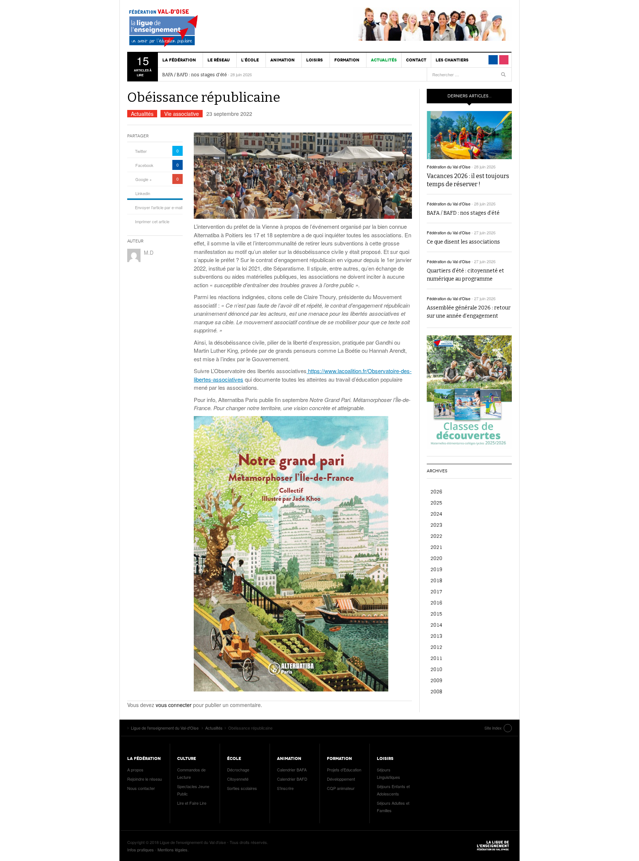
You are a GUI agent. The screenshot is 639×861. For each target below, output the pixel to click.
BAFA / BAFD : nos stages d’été (194, 74)
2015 (436, 613)
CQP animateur (341, 788)
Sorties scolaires (242, 788)
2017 (436, 591)
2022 (436, 535)
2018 (436, 580)
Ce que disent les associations (463, 242)
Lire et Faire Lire (191, 803)
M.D (148, 252)
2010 (436, 669)
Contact (416, 60)
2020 (436, 558)
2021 (436, 547)
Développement (341, 779)
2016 (436, 602)
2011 (436, 658)
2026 (436, 491)
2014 (436, 624)
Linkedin (142, 193)
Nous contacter (141, 788)
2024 (436, 513)
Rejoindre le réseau (144, 779)
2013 (436, 635)
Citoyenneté (237, 779)
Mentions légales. (173, 849)
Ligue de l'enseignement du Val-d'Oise (493, 845)
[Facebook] (493, 59)
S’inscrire (285, 788)
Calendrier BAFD (292, 779)
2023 (436, 524)
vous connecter (174, 704)
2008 (436, 691)
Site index (493, 728)
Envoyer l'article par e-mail (158, 207)
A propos (135, 770)
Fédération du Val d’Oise (448, 167)
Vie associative (181, 113)
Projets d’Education (344, 770)
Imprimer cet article (152, 221)
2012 (436, 646)
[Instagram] (503, 59)
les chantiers (452, 60)
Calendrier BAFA (292, 770)
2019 (436, 569)
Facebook (144, 165)
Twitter (141, 151)
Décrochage (238, 770)
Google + (143, 179)
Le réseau (218, 60)
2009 (436, 680)
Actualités (384, 60)
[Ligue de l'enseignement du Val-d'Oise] (169, 29)
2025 (436, 502)
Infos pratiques (140, 849)
